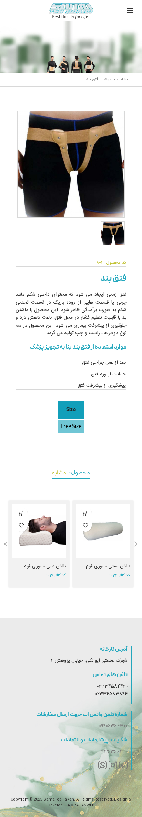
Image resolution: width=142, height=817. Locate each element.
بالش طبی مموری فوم (45, 566)
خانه (124, 79)
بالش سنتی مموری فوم (108, 566)
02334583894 (111, 694)
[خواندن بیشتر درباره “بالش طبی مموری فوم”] (22, 514)
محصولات (110, 79)
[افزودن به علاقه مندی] (86, 526)
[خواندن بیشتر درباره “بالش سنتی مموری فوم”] (86, 514)
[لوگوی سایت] (71, 10)
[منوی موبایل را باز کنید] (130, 10)
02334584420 (112, 686)
